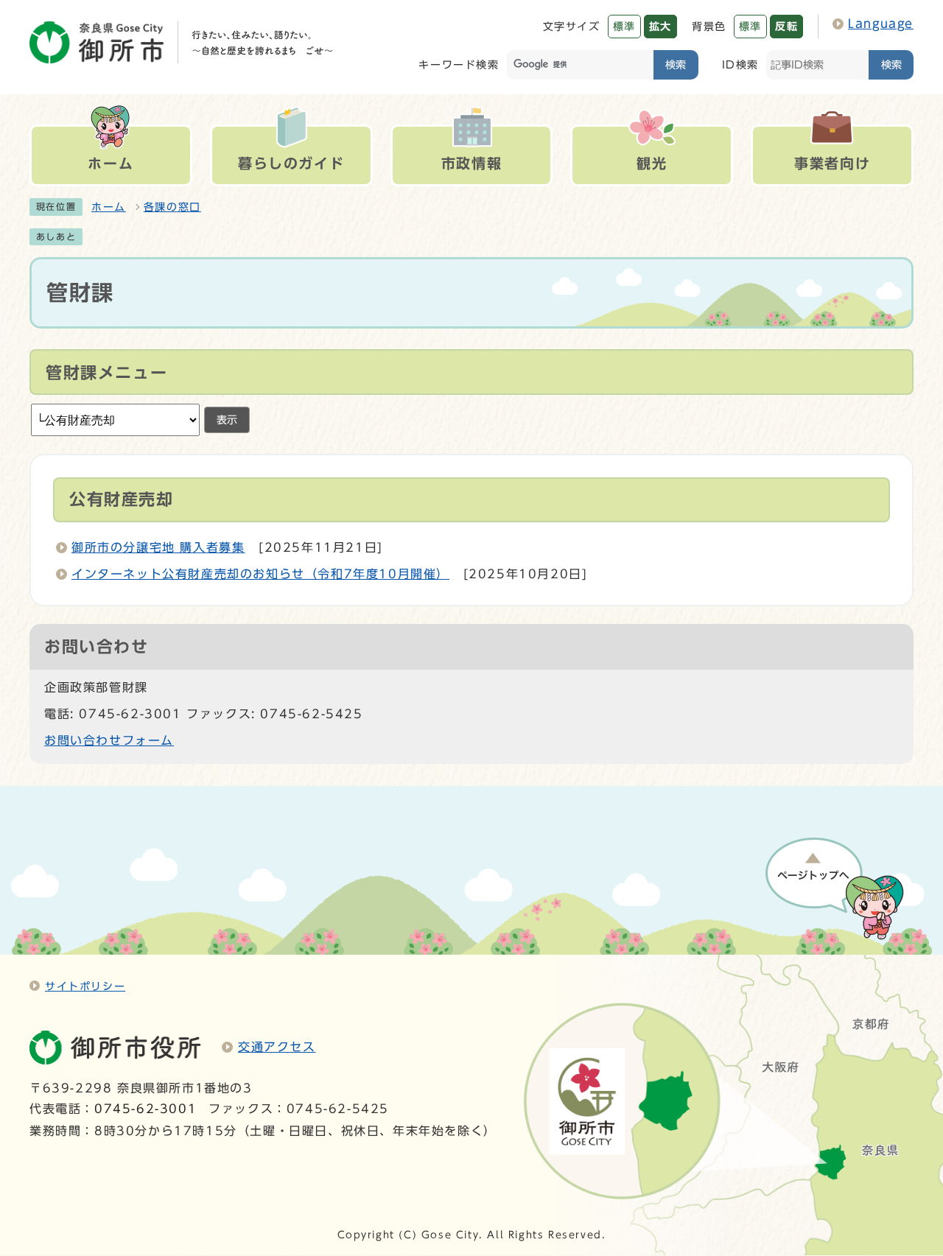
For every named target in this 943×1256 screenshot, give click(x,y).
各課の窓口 (172, 207)
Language (881, 23)
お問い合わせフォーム (109, 740)
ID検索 (740, 64)
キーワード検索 (458, 64)
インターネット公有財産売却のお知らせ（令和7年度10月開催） (260, 574)
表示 (227, 420)
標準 (624, 26)
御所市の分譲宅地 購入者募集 (158, 547)
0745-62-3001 (145, 1109)
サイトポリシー (85, 986)
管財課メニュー (106, 373)
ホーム (108, 207)
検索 (675, 64)
